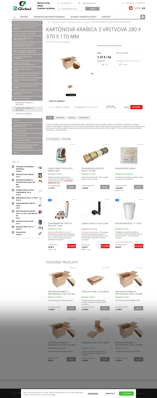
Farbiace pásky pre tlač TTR (25, 75)
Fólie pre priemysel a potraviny (23, 57)
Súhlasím (127, 393)
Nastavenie (93, 393)
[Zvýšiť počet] (129, 106)
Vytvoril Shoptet (140, 393)
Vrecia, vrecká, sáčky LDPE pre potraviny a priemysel (25, 51)
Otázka (125, 65)
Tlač (106, 65)
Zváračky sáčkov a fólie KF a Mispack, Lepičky (24, 45)
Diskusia (72, 118)
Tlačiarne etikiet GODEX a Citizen (25, 28)
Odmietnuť (110, 393)
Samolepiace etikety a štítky (23, 70)
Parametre (60, 118)
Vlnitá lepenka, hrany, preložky (23, 93)
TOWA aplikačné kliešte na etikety (25, 87)
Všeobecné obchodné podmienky (49, 17)
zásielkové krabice (24, 114)
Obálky (17, 120)
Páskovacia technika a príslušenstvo (23, 39)
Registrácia (141, 3)
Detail (71, 187)
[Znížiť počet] (129, 108)
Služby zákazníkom (22, 140)
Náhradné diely (20, 136)
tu (54, 395)
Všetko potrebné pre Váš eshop (27, 23)
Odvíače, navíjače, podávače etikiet (26, 81)
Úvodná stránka (14, 17)
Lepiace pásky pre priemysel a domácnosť (24, 64)
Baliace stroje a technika (25, 33)
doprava (24, 17)
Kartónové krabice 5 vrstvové (25, 103)
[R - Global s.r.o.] (34, 6)
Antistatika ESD (20, 131)
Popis (50, 118)
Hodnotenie (84, 118)
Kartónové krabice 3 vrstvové (25, 109)
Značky (17, 152)
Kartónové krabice (22, 98)
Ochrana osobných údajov (83, 17)
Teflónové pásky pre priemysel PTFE (22, 126)
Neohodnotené (63, 42)
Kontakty (106, 17)
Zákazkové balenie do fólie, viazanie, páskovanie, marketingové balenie (26, 146)
